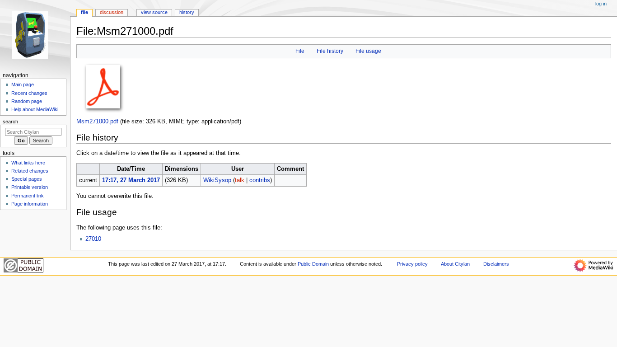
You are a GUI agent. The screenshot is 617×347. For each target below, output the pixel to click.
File (299, 51)
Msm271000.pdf (97, 121)
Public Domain (313, 264)
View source (154, 12)
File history (330, 51)
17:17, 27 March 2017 (131, 180)
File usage (368, 51)
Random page (26, 101)
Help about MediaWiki (34, 109)
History (186, 12)
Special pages (26, 179)
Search (10, 121)
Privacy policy (412, 264)
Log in (601, 3)
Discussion (111, 12)
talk (239, 180)
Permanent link (27, 195)
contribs (259, 180)
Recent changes (29, 93)
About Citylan (455, 264)
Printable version (29, 187)
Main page (22, 84)
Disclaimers (496, 264)
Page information (29, 203)
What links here (28, 162)
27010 (93, 239)
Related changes (29, 171)
